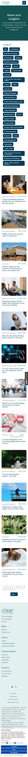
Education (7, 89)
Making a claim (6, 657)
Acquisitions (15, 49)
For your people (6, 673)
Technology (8, 144)
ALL (5, 49)
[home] (6, 3)
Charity (15, 66)
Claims (6, 70)
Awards (18, 58)
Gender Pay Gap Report (8, 643)
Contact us (5, 654)
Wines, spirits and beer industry (11, 163)
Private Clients (9, 123)
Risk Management (10, 140)
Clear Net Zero (6, 632)
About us (4, 629)
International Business (11, 106)
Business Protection (10, 62)
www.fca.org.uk (6, 720)
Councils (7, 75)
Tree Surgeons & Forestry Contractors (12, 153)
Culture (6, 84)
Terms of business (13, 699)
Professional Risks (10, 131)
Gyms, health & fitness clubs (13, 102)
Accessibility (5, 660)
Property (7, 136)
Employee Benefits (10, 93)
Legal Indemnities (9, 110)
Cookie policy (13, 696)
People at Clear (9, 119)
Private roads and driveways (13, 127)
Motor (20, 114)
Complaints (5, 662)
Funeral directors (9, 97)
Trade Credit (8, 148)
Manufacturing (9, 114)
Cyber (15, 84)
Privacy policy (13, 693)
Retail (16, 136)
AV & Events (8, 58)
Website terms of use (13, 702)
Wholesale (4, 676)
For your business (6, 671)
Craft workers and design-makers (13, 79)
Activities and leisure (11, 53)
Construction (17, 70)
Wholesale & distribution (12, 158)
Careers (7, 66)
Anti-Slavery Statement (8, 646)
